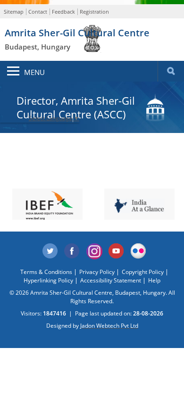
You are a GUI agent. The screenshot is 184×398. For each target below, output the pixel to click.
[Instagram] (94, 251)
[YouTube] (117, 251)
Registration (94, 11)
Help (154, 280)
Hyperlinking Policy (48, 280)
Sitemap (14, 11)
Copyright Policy (143, 272)
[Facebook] (72, 251)
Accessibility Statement (110, 280)
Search (171, 71)
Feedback (63, 11)
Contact (37, 11)
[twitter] (50, 251)
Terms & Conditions (46, 272)
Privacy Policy (97, 272)
